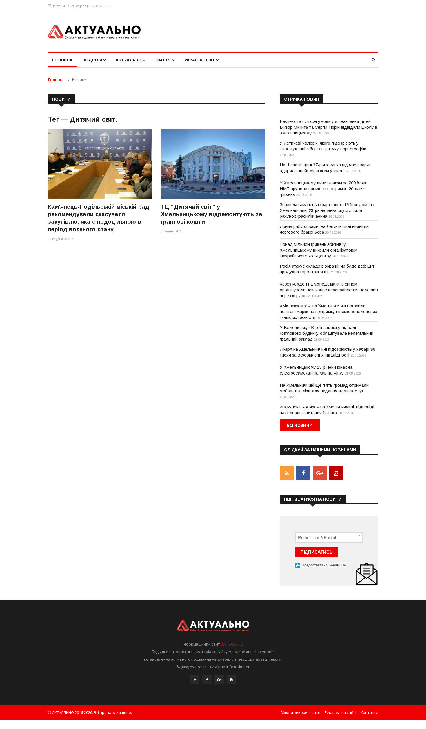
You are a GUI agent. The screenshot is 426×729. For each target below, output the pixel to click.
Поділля (92, 60)
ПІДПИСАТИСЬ (317, 552)
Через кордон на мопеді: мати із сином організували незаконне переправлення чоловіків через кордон (329, 289)
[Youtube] (231, 679)
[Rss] (194, 679)
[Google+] (219, 679)
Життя (163, 60)
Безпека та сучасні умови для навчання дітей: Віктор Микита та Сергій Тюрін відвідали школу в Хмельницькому (328, 127)
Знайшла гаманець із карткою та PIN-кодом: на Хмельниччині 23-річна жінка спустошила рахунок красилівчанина (327, 210)
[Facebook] (207, 679)
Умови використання (300, 712)
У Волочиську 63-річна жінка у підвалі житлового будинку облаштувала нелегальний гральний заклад (326, 333)
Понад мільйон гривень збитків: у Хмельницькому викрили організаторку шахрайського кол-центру (318, 250)
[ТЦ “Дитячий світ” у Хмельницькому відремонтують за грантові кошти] (213, 163)
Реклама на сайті (340, 712)
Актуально (129, 60)
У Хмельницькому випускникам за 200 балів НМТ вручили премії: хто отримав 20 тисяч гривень (323, 188)
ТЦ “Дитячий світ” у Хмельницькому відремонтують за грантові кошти (211, 214)
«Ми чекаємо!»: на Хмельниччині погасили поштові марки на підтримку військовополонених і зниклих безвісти (328, 311)
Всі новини (299, 425)
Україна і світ (200, 60)
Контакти (369, 712)
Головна (62, 60)
